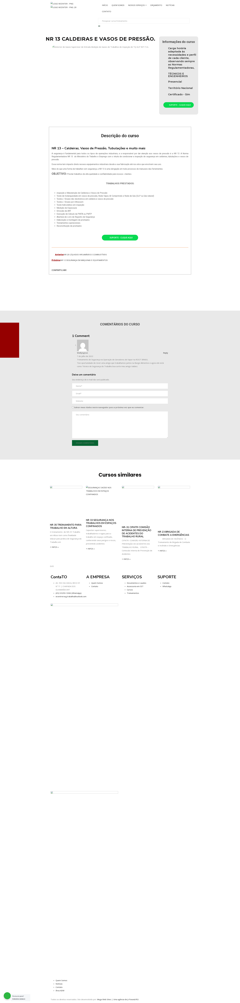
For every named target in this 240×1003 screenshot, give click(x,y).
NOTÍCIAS (170, 5)
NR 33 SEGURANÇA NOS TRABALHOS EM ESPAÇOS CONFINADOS (101, 523)
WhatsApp (166, 586)
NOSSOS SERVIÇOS (136, 5)
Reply (165, 353)
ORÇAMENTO (156, 5)
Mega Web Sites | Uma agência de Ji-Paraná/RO (117, 999)
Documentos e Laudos (136, 583)
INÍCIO (105, 5)
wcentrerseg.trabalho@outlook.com (71, 596)
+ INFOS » (54, 547)
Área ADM (60, 990)
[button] (46, 46)
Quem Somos (97, 583)
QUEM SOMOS (118, 5)
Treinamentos (133, 593)
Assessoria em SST (135, 586)
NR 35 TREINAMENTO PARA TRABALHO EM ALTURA (66, 526)
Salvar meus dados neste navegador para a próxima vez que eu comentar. (109, 407)
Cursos (130, 589)
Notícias (59, 983)
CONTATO (106, 11)
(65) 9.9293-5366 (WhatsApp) (69, 593)
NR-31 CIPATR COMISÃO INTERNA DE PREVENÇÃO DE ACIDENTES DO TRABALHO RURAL (136, 532)
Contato (94, 586)
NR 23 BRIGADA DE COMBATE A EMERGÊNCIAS (173, 533)
